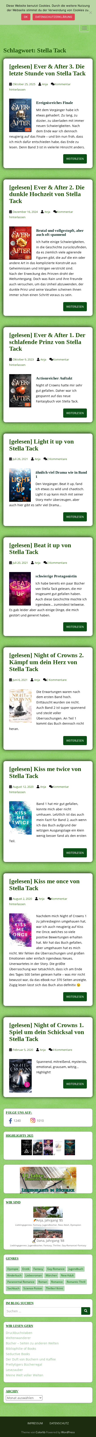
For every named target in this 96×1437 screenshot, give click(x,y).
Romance (57, 1282)
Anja (45, 84)
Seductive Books (18, 1354)
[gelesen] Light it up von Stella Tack (41, 445)
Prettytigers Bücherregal (24, 1364)
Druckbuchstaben (19, 1333)
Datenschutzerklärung (53, 17)
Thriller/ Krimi (54, 1288)
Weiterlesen (75, 159)
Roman (42, 1282)
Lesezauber (14, 1370)
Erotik (25, 1269)
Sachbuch (13, 1288)
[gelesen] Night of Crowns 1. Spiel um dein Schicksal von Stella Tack (46, 1032)
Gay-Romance (56, 1269)
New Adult (67, 1275)
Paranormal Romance (20, 1282)
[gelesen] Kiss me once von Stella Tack (44, 885)
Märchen (51, 1275)
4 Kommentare (62, 1050)
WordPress (68, 1432)
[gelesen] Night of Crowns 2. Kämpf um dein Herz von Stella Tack (46, 662)
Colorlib (40, 1432)
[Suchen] (85, 1311)
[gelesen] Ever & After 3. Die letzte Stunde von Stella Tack (47, 70)
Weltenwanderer (18, 1338)
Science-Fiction (32, 1288)
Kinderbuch (14, 1275)
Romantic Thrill (76, 1282)
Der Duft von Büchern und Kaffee (31, 1359)
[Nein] (90, 12)
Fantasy (38, 1269)
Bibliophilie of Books (21, 1348)
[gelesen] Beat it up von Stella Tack (40, 549)
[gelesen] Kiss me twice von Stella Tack (45, 772)
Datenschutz (59, 1423)
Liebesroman (33, 1275)
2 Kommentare (57, 459)
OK (26, 17)
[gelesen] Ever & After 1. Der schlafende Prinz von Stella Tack (47, 342)
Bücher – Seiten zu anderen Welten (32, 1343)
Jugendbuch (76, 1269)
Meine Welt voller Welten (24, 1375)
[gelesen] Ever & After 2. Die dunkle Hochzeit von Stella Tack (46, 194)
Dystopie (12, 1269)
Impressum (35, 1423)
